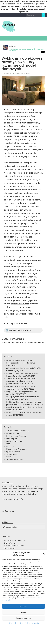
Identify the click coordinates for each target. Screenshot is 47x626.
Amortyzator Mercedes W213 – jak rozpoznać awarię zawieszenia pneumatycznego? (21, 381)
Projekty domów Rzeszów (12, 499)
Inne (8, 444)
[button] (44, 554)
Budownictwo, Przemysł (21, 73)
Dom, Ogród (11, 438)
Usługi (8, 457)
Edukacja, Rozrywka (14, 441)
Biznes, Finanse (12, 433)
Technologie (11, 454)
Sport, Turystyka (13, 451)
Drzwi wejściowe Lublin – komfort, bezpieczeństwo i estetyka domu (20, 361)
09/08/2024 (7, 73)
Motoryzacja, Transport (16, 449)
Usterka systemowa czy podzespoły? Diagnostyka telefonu (27, 50)
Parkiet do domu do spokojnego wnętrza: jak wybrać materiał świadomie (23, 403)
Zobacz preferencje (23, 618)
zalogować (15, 342)
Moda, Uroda (11, 446)
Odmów (24, 612)
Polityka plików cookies (15, 623)
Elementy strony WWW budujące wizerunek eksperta (20, 387)
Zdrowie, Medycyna (14, 459)
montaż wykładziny (20, 303)
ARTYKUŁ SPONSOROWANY (17, 431)
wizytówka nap (8, 511)
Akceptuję (23, 606)
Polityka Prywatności (32, 623)
